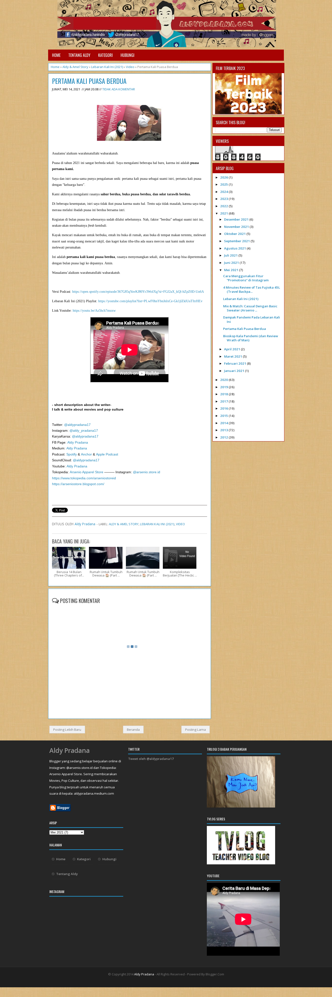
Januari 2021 (234, 371)
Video (130, 67)
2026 (224, 177)
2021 (224, 213)
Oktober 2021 (235, 234)
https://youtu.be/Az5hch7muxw (94, 310)
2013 (224, 430)
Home (56, 55)
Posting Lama (195, 729)
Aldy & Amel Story (75, 67)
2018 (224, 394)
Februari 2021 (235, 363)
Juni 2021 (232, 262)
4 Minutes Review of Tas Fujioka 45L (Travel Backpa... (251, 289)
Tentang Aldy (79, 55)
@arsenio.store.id (146, 472)
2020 (224, 380)
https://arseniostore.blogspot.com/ (78, 484)
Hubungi (127, 55)
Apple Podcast (107, 454)
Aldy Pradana (77, 442)
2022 (224, 206)
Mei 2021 (231, 270)
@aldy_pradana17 (84, 430)
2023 (224, 199)
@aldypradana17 (77, 425)
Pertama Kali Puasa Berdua (89, 81)
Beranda (133, 729)
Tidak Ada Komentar (118, 89)
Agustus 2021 (235, 248)
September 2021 (237, 241)
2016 (224, 408)
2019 (224, 387)
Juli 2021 (231, 255)
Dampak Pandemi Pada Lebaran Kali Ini (251, 319)
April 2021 (232, 349)
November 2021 (237, 226)
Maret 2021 (233, 356)
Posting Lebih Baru (67, 729)
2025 (224, 184)
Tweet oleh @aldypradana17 (151, 758)
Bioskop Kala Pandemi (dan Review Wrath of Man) (250, 338)
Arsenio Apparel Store (86, 472)
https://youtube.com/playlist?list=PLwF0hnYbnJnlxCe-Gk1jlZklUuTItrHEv (150, 301)
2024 (224, 191)
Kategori (105, 55)
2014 (224, 423)
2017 (224, 401)
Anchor (86, 454)
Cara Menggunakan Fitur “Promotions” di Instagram (246, 278)
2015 (224, 415)
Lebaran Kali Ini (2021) (107, 67)
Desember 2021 (236, 219)
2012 (224, 437)
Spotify (71, 454)
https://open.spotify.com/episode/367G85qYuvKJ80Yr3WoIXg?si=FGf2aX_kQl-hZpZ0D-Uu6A (137, 291)
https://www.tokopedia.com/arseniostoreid (84, 478)
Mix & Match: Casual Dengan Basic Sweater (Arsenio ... (250, 308)
